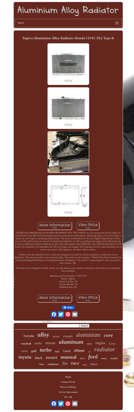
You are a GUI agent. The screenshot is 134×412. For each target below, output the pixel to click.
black (38, 358)
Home (68, 377)
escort (51, 357)
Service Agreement (68, 392)
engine (100, 343)
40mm (79, 350)
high (57, 351)
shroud (56, 336)
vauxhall (26, 343)
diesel (85, 365)
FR (70, 397)
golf (33, 351)
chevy (89, 344)
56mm (93, 364)
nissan (50, 343)
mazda (114, 358)
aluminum (71, 342)
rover (24, 351)
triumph (68, 336)
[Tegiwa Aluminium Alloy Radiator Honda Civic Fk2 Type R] (68, 64)
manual (68, 357)
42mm (112, 343)
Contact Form (68, 382)
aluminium (88, 335)
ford (93, 357)
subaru (104, 358)
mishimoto (53, 364)
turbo (45, 350)
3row (82, 358)
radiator (104, 349)
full (89, 352)
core (108, 335)
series (38, 343)
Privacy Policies (68, 387)
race (75, 363)
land (66, 351)
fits (65, 363)
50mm (41, 364)
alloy (43, 334)
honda (29, 336)
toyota (24, 357)
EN (66, 397)
